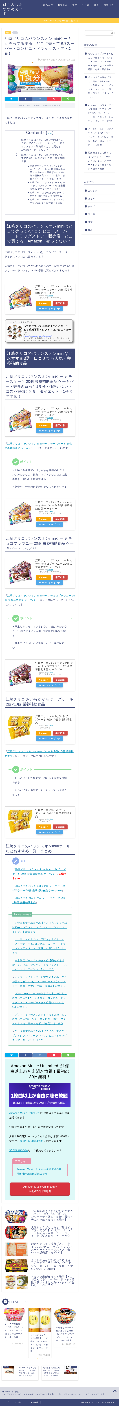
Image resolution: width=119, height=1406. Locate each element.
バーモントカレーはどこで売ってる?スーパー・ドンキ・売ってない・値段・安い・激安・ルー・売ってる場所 (101, 137)
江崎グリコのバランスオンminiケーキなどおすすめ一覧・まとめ (47, 201)
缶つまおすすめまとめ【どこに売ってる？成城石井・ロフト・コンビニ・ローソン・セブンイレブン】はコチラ (39, 927)
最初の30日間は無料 (32, 1141)
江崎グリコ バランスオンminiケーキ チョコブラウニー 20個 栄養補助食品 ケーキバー (54, 563)
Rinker (50, 295)
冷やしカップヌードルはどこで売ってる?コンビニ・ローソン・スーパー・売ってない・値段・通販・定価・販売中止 (101, 61)
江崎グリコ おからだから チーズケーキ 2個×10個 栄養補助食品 (47, 194)
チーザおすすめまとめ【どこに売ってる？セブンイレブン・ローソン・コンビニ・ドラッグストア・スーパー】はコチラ (39, 1035)
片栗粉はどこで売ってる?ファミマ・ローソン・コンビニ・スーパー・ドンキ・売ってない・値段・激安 (99, 160)
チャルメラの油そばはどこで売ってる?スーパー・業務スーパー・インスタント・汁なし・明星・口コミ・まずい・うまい (101, 87)
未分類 (91, 214)
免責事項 (34, 1402)
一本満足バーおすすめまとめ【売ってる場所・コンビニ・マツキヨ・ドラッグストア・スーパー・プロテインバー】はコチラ (39, 965)
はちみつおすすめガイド (13, 9)
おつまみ (63, 4)
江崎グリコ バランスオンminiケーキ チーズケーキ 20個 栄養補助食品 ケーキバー (54, 289)
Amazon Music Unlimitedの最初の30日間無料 (40, 1189)
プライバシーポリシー (16, 1402)
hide (50, 133)
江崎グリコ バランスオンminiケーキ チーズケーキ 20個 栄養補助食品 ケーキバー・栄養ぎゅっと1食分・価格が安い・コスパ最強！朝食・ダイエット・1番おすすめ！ (48, 172)
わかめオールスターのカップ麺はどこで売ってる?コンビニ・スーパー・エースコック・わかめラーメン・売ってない (101, 113)
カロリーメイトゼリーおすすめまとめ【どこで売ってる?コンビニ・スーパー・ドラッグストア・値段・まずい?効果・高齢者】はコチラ (39, 981)
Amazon (43, 303)
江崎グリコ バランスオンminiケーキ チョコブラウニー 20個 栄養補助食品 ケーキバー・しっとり (48, 185)
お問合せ (109, 4)
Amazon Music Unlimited (24, 1113)
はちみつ (48, 4)
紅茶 (96, 4)
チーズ (85, 4)
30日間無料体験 (18, 1150)
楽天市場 (60, 303)
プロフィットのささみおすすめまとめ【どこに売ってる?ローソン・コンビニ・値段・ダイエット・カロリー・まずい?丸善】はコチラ (39, 1019)
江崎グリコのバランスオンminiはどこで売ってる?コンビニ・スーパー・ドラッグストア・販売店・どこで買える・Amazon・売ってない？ (43, 144)
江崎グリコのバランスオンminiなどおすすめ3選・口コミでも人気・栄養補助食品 (43, 158)
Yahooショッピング (49, 308)
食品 (74, 4)
